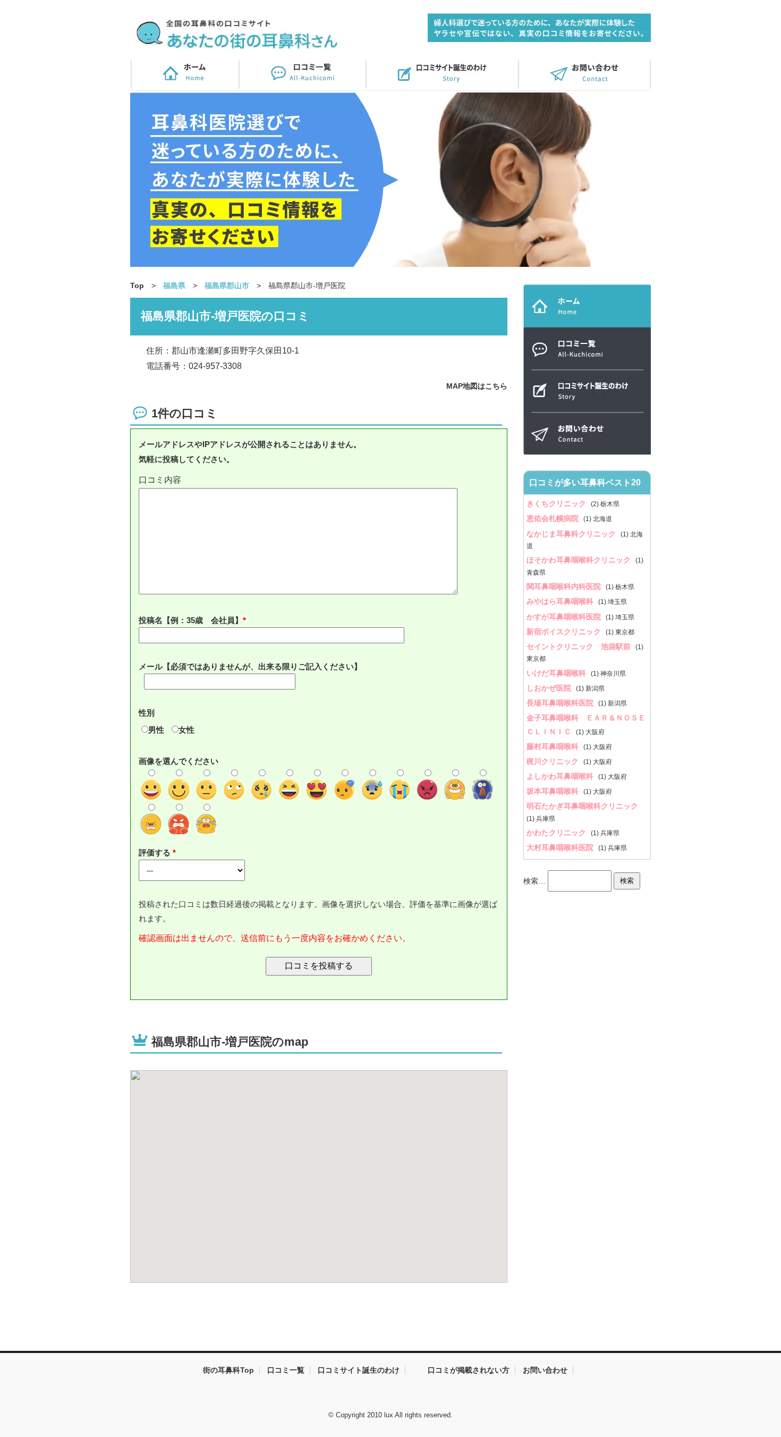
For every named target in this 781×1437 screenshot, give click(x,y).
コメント (319, 480)
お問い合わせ (545, 1370)
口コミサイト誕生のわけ (359, 1370)
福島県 (174, 285)
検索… (534, 880)
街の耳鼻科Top (228, 1370)
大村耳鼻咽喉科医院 (561, 847)
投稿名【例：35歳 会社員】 (191, 620)
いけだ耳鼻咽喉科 (557, 673)
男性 (156, 729)
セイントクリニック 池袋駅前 (580, 646)
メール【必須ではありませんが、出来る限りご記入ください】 (250, 666)
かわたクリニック (557, 832)
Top (137, 285)
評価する (156, 852)
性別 (147, 712)
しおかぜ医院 (550, 688)
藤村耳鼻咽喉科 (554, 746)
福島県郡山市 (227, 285)
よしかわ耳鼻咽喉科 (561, 776)
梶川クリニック (554, 761)
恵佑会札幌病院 (554, 518)
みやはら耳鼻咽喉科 (561, 601)
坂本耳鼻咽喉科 (554, 791)
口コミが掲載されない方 (469, 1370)
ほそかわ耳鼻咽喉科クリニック (580, 560)
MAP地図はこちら (476, 386)
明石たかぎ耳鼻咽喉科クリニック (582, 806)
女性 (186, 729)
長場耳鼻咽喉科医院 (561, 703)
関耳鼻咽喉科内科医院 (565, 586)
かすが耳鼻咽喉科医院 (565, 616)
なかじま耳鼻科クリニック (572, 534)
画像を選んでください (178, 761)
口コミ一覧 (285, 1370)
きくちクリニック (557, 503)
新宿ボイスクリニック (565, 631)
